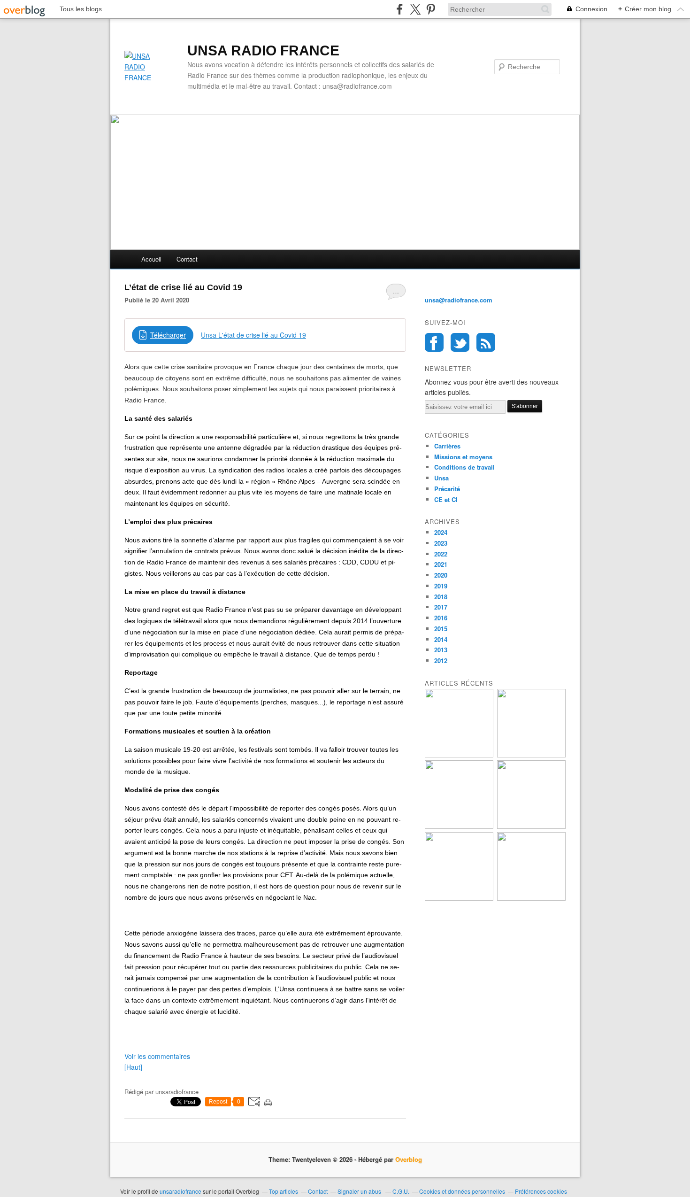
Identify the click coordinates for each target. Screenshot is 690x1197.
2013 (440, 649)
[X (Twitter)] (415, 9)
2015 (440, 628)
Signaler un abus (360, 1191)
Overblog (408, 1159)
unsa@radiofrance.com (458, 299)
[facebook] (400, 9)
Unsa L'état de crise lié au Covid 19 (253, 335)
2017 (440, 606)
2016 (440, 617)
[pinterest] (431, 9)
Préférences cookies (541, 1191)
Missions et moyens (463, 456)
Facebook (434, 342)
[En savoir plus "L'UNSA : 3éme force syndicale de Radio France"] (531, 898)
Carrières (447, 445)
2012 (440, 660)
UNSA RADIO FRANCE (263, 50)
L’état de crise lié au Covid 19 (183, 287)
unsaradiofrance (180, 1191)
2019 (440, 585)
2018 (440, 596)
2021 (440, 564)
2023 (440, 543)
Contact (187, 259)
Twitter (460, 342)
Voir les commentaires (157, 1056)
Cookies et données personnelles (462, 1191)
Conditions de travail (464, 467)
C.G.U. (400, 1191)
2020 (440, 575)
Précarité (447, 488)
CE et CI (446, 499)
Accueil (151, 259)
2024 (440, 532)
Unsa (441, 477)
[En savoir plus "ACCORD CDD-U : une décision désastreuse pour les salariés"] (459, 898)
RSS (485, 342)
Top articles (283, 1191)
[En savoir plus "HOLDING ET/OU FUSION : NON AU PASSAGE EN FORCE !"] (531, 754)
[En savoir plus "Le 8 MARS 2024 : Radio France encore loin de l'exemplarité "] (531, 826)
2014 (440, 639)
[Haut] (133, 1067)
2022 (440, 553)
